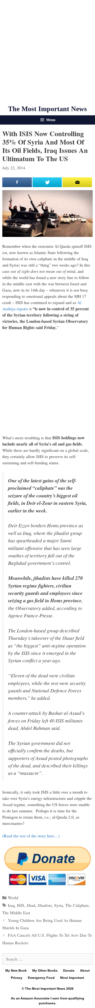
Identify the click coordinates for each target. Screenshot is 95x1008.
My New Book (16, 970)
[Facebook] (17, 182)
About (85, 970)
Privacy (16, 978)
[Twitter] (47, 182)
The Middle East (16, 912)
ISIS (20, 905)
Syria (58, 905)
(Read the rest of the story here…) (31, 835)
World (13, 897)
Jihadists (45, 905)
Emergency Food (41, 978)
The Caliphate (77, 905)
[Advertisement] (47, 52)
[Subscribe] (77, 182)
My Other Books (45, 970)
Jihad (31, 905)
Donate (68, 970)
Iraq (11, 905)
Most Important (72, 978)
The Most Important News (47, 109)
